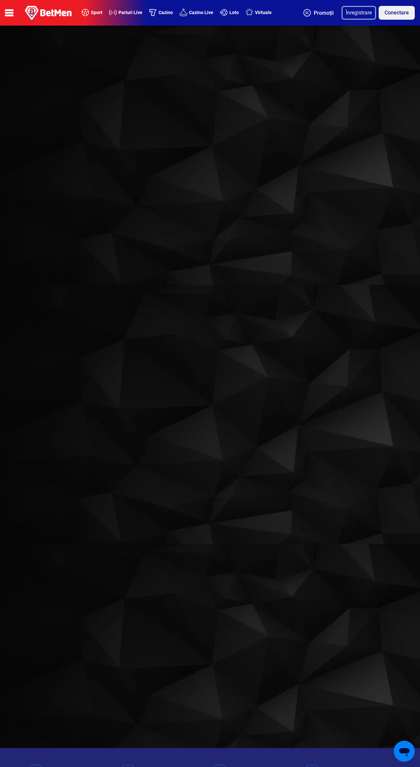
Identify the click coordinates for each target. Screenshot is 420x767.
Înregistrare (359, 13)
